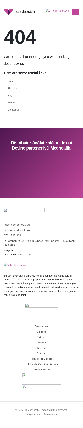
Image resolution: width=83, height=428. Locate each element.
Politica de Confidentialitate (41, 364)
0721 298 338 (12, 235)
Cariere (41, 331)
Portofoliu (41, 342)
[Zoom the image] (57, 10)
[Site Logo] (19, 12)
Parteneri (41, 337)
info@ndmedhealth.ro (17, 224)
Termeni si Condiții (41, 358)
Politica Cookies (41, 369)
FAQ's (11, 95)
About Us (12, 88)
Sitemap (12, 102)
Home (11, 81)
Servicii (41, 347)
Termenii (74, 176)
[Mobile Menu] (75, 12)
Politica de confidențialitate (43, 180)
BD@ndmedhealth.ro (17, 230)
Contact (41, 353)
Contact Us (13, 109)
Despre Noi (41, 326)
